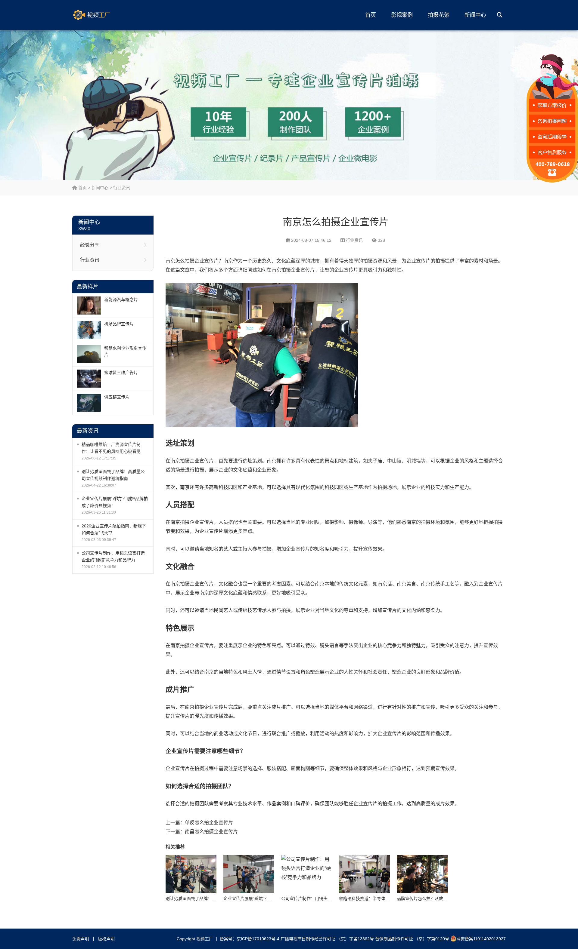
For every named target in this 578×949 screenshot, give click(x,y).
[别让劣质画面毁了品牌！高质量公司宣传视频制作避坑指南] (191, 874)
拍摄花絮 (438, 15)
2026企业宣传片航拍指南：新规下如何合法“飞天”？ (114, 529)
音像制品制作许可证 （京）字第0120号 (412, 938)
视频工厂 (100, 15)
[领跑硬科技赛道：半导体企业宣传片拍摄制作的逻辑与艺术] (364, 874)
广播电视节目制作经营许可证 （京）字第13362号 (327, 938)
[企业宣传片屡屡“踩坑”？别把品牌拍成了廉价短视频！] (248, 874)
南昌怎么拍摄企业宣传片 (211, 831)
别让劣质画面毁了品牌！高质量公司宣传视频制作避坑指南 (113, 475)
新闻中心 (475, 15)
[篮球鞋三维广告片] (89, 379)
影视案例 (402, 15)
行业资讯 (121, 187)
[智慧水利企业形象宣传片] (89, 354)
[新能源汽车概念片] (89, 305)
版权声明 (106, 938)
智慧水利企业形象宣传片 (125, 351)
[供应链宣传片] (89, 403)
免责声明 (80, 938)
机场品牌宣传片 (119, 323)
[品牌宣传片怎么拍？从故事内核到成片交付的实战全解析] (422, 874)
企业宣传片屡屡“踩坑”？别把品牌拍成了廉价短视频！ (115, 502)
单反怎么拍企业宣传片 (209, 822)
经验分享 (89, 244)
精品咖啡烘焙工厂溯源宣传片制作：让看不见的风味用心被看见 (111, 448)
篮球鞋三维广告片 (121, 372)
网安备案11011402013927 (481, 938)
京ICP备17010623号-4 (258, 938)
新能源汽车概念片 (121, 299)
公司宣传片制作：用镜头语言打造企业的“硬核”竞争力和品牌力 (113, 556)
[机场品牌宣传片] (89, 330)
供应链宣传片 (116, 397)
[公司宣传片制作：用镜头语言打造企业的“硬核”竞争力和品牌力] (306, 874)
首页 (370, 15)
